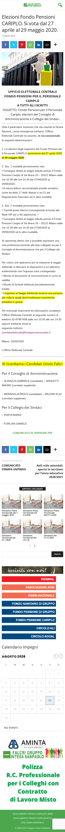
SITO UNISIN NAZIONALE (32, 822)
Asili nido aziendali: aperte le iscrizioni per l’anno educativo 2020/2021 (49, 471)
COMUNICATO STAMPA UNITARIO (14, 467)
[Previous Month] (55, 656)
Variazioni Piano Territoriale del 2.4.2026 (30, 512)
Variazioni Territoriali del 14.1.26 (29, 537)
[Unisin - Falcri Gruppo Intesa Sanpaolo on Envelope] (31, 562)
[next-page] (34, 546)
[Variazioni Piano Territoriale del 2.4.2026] (32, 501)
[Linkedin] (38, 44)
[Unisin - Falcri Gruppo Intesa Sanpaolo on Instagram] (11, 562)
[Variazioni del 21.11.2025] (53, 526)
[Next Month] (61, 656)
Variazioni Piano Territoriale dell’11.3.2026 (51, 512)
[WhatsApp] (30, 44)
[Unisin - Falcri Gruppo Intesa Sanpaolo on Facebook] (5, 562)
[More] (55, 44)
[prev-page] (30, 546)
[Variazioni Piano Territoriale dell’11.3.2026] (53, 501)
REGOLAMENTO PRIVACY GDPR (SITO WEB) (33, 813)
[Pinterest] (22, 44)
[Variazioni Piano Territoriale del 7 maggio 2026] (11, 501)
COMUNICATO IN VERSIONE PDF (33, 432)
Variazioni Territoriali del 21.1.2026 (8, 537)
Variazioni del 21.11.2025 (50, 536)
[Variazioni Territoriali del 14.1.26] (32, 526)
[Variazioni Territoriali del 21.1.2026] (11, 526)
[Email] (47, 44)
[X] (13, 44)
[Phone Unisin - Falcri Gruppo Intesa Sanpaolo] (24, 562)
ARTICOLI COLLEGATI (32, 488)
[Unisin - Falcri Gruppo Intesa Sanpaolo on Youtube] (18, 562)
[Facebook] (5, 44)
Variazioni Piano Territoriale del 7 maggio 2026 (10, 512)
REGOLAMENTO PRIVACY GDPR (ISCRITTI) (32, 818)
